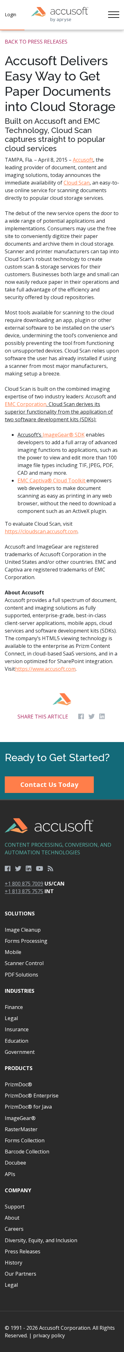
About (12, 1217)
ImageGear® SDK (64, 434)
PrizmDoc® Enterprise (32, 1095)
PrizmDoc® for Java (28, 1106)
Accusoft (83, 159)
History (13, 1262)
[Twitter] (18, 868)
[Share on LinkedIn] (102, 716)
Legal (11, 1018)
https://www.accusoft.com (45, 668)
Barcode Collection (27, 1151)
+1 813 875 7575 (24, 891)
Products (18, 1068)
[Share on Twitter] (91, 716)
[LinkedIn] (28, 868)
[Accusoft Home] (59, 15)
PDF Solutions (21, 974)
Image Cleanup (23, 929)
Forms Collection (25, 1140)
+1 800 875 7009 (24, 883)
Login (10, 14)
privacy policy (49, 1335)
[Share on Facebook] (81, 716)
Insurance (17, 1029)
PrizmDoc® (18, 1084)
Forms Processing (26, 940)
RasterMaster (21, 1129)
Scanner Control (24, 963)
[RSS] (50, 868)
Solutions (20, 913)
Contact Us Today (49, 784)
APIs (10, 1174)
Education (16, 1040)
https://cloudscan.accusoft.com (41, 531)
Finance (14, 1007)
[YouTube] (39, 868)
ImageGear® (20, 1118)
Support (14, 1206)
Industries (19, 990)
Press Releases (22, 1251)
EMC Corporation (25, 404)
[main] (62, 386)
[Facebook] (7, 868)
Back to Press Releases (36, 41)
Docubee (15, 1162)
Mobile (13, 952)
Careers (14, 1228)
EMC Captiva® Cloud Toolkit (51, 480)
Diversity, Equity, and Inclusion (41, 1240)
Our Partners (20, 1273)
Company (18, 1190)
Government (20, 1051)
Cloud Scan (77, 182)
